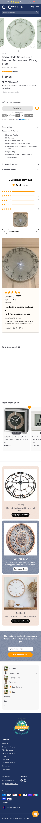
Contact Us (6, 766)
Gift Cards (5, 759)
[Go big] (20, 485)
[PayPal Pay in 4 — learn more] (23, 119)
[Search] (37, 12)
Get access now (20, 654)
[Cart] (32, 7)
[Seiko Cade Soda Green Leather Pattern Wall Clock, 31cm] (16, 373)
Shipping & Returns (8, 747)
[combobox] (20, 12)
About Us (5, 744)
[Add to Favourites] (37, 108)
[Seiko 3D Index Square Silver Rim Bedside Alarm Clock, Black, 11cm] (16, 428)
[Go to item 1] (20, 219)
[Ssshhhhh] (20, 593)
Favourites (5, 756)
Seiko (17, 402)
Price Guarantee (7, 750)
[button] (7, 72)
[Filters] (4, 231)
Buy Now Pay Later (8, 753)
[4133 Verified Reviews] (21, 735)
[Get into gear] (20, 539)
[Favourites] (27, 7)
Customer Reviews (8, 763)
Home (4, 53)
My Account (6, 769)
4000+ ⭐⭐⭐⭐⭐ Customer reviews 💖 (20, 2)
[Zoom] (32, 45)
